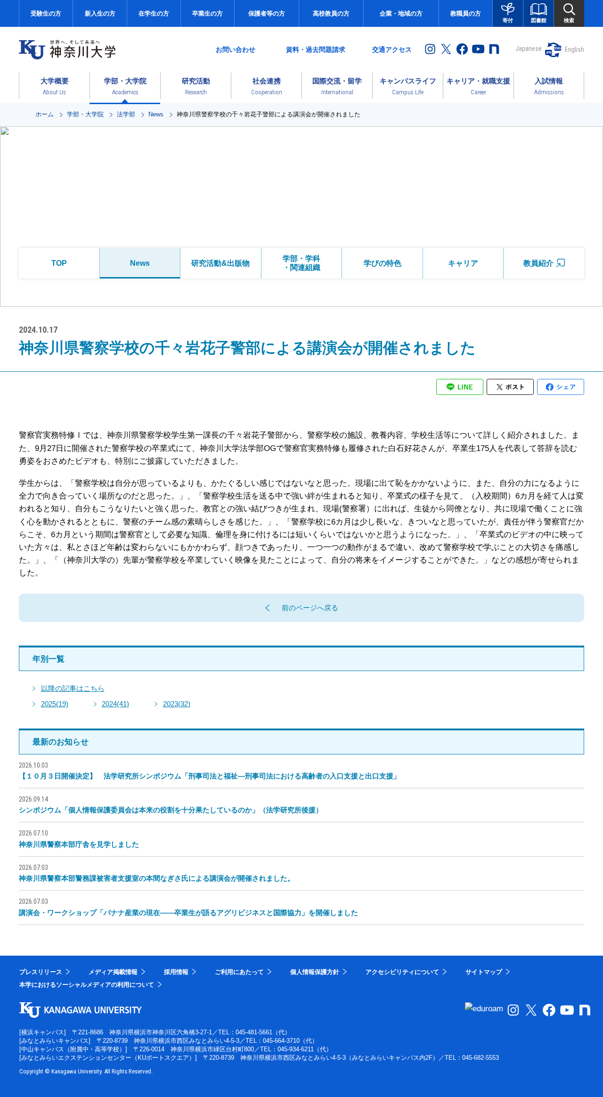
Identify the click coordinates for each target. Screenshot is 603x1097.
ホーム (44, 114)
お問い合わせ (235, 49)
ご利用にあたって (239, 971)
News (155, 114)
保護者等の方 (266, 13)
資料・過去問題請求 (315, 49)
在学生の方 (154, 13)
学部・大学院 (85, 114)
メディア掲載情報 (113, 971)
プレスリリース (40, 971)
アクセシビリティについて (402, 971)
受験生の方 (46, 13)
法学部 (126, 114)
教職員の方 (465, 13)
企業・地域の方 (401, 13)
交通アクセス (392, 49)
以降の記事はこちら (73, 688)
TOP (59, 263)
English (574, 49)
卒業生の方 (207, 13)
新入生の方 (100, 13)
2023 (176, 704)
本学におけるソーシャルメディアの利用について (86, 984)
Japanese (528, 48)
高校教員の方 (331, 13)
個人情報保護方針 (314, 971)
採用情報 (176, 971)
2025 (54, 704)
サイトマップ (483, 971)
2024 (115, 704)
